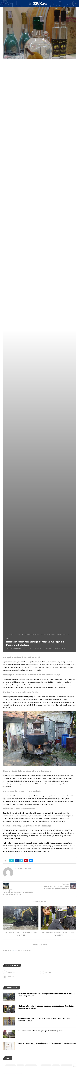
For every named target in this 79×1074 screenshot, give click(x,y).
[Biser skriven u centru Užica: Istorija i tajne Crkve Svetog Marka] (9, 1034)
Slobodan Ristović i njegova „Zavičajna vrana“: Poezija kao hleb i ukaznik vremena (46, 1043)
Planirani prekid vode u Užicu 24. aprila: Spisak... (21, 932)
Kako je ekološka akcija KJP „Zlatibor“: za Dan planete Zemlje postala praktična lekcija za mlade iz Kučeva (45, 1007)
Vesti (18, 634)
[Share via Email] (31, 860)
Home (11, 634)
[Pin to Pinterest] (26, 860)
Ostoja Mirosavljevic (14, 648)
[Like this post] (12, 860)
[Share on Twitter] (21, 860)
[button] (2, 3)
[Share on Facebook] (17, 860)
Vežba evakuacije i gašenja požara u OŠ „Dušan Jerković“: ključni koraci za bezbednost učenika (43, 1019)
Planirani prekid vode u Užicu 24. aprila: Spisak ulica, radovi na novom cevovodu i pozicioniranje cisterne (45, 995)
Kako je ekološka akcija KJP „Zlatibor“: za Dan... (58, 932)
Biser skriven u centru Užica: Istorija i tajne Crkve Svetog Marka (39, 1031)
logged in (15, 950)
